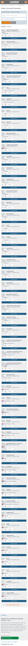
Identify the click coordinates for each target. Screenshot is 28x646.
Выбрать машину (14, 38)
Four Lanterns (9, 214)
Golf (7, 570)
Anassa (8, 110)
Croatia (8, 397)
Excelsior (8, 386)
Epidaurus (8, 432)
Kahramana (9, 466)
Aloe (7, 87)
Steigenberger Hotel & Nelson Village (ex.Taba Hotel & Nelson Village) (14, 443)
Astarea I (8, 420)
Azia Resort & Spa (10, 374)
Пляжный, (8, 31)
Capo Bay (8, 122)
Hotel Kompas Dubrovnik (12, 409)
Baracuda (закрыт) (10, 501)
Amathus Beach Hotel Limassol (13, 305)
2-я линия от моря (15, 467)
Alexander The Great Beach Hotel (14, 351)
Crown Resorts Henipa (11, 53)
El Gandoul (9, 581)
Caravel (8, 236)
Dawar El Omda (10, 512)
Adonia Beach (9, 282)
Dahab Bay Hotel (10, 455)
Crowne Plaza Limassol (12, 294)
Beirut (7, 524)
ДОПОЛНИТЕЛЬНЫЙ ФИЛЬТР (9, 19)
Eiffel (7, 558)
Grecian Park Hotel (11, 133)
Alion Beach (9, 156)
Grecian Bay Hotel (10, 41)
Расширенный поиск (21, 5)
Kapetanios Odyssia (11, 259)
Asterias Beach (10, 179)
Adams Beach (9, 168)
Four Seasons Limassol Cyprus (13, 76)
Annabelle (8, 99)
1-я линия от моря (15, 31)
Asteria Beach (9, 64)
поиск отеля (6, 22)
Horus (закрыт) (10, 535)
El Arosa (8, 547)
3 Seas (7, 225)
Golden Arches (10, 271)
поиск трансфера (4, 5)
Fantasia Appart (10, 593)
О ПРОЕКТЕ (3, 615)
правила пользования (9, 641)
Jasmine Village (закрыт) (12, 145)
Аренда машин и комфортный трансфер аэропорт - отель (12, 619)
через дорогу (14, 54)
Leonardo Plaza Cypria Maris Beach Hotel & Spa (14, 340)
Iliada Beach (9, 328)
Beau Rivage (9, 202)
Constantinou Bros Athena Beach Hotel (14, 363)
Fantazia (8, 489)
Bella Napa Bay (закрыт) (11, 191)
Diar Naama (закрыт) (11, 478)
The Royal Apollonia (11, 317)
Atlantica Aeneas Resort (12, 30)
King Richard (9, 248)
